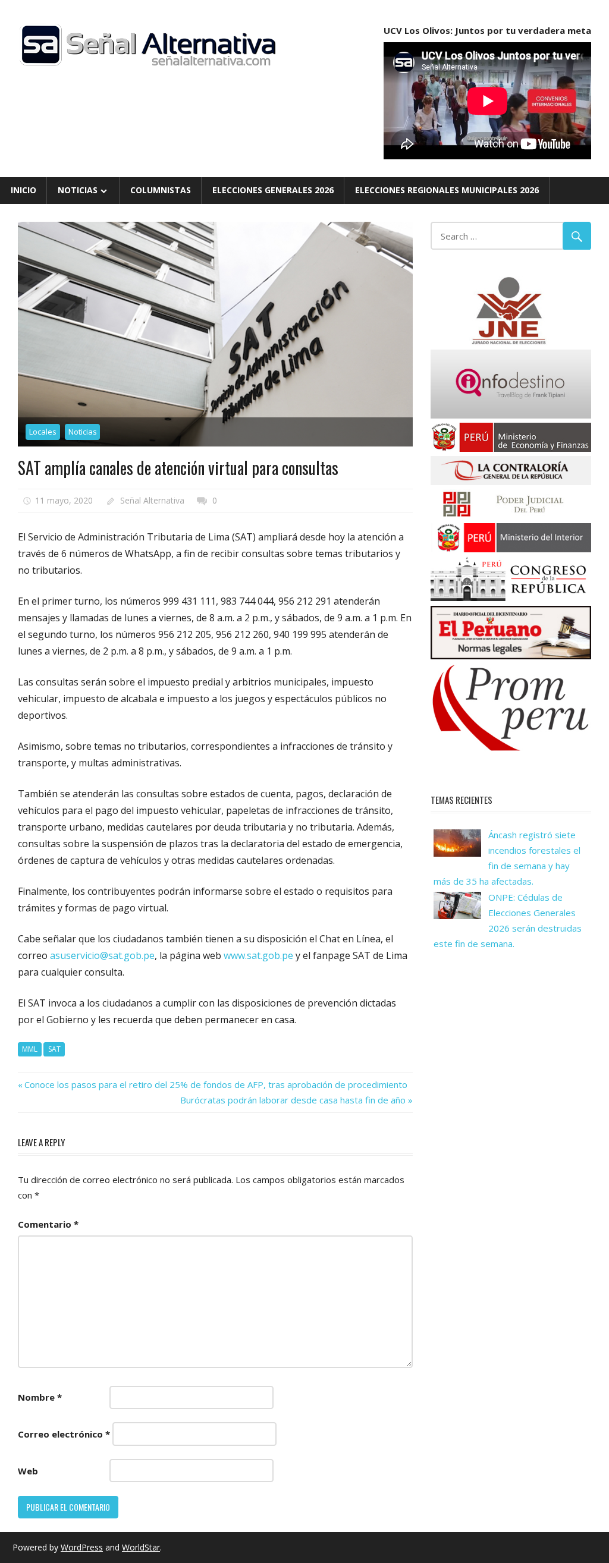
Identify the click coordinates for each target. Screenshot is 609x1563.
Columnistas (160, 190)
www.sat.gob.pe (258, 955)
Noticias (78, 190)
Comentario (48, 1224)
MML (29, 1049)
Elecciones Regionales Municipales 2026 (447, 190)
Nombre (40, 1397)
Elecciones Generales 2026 (273, 190)
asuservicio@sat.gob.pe (102, 955)
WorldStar (141, 1547)
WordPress (82, 1547)
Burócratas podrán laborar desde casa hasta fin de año (293, 1100)
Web (28, 1471)
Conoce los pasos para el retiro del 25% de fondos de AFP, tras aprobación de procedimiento (215, 1084)
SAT (54, 1049)
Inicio (23, 190)
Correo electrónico (64, 1434)
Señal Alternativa (152, 500)
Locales (42, 431)
